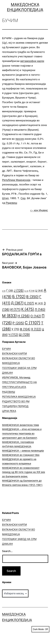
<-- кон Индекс (39, 210)
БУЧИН (6, 348)
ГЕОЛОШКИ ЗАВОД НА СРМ (19, 367)
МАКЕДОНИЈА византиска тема (20, 425)
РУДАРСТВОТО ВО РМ (15, 401)
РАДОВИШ (8, 391)
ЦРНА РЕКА (9, 410)
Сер (23, 198)
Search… (7, 551)
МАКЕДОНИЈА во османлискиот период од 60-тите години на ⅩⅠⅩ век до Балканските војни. (23, 472)
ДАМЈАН (7, 372)
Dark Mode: (38, 629)
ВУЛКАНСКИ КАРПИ (14, 353)
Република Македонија (16, 180)
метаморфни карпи (32, 61)
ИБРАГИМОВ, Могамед (16, 377)
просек (19, 138)
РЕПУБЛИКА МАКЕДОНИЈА (19, 396)
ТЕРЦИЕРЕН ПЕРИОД (15, 406)
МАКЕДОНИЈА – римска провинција (23, 450)
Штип (5, 198)
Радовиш (11, 202)
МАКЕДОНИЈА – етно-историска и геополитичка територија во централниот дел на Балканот (22, 433)
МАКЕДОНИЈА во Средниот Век (20, 455)
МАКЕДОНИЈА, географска (18, 442)
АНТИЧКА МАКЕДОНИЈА (16, 446)
